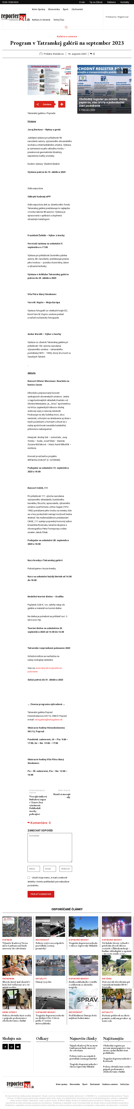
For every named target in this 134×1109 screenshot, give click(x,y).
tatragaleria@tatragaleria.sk (48, 719)
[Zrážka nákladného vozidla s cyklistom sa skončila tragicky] (83, 965)
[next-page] (125, 71)
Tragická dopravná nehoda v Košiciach (117, 1060)
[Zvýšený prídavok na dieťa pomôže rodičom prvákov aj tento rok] (117, 999)
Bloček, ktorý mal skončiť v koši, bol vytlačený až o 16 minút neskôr (16, 984)
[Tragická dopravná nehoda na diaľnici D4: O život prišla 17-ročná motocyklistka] (50, 999)
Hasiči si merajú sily (61, 796)
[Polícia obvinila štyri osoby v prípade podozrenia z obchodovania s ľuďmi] (17, 999)
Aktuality (41, 979)
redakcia (58, 54)
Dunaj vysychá (43, 981)
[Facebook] (5, 1046)
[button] (66, 27)
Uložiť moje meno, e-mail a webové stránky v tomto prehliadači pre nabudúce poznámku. (48, 881)
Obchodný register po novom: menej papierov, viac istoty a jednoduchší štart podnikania (103, 102)
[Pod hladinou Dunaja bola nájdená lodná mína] (83, 999)
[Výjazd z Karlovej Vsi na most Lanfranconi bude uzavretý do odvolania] (17, 926)
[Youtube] (17, 1046)
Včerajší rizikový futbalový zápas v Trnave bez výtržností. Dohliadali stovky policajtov (38, 805)
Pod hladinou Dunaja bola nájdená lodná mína (83, 1017)
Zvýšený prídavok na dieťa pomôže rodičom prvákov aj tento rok (116, 1018)
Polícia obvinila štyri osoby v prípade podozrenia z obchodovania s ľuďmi (16, 1018)
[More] (61, 104)
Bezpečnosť (42, 940)
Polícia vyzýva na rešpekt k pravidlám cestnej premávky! (50, 945)
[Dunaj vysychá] (50, 965)
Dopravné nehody (79, 940)
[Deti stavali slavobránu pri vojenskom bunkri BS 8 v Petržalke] (116, 965)
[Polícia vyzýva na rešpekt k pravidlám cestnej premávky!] (50, 926)
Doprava (7, 940)
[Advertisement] (104, 139)
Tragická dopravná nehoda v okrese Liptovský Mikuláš (83, 944)
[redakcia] (41, 54)
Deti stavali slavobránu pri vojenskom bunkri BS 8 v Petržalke (116, 984)
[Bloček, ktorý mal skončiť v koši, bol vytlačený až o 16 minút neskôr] (17, 965)
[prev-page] (119, 71)
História (106, 979)
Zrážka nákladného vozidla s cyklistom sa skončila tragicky (83, 984)
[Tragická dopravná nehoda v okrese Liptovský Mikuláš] (83, 926)
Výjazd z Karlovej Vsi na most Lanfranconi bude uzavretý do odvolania (15, 945)
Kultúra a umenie (67, 36)
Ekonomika (8, 979)
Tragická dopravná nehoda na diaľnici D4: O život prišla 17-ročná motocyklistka (50, 1019)
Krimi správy (9, 1012)
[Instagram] (11, 1046)
